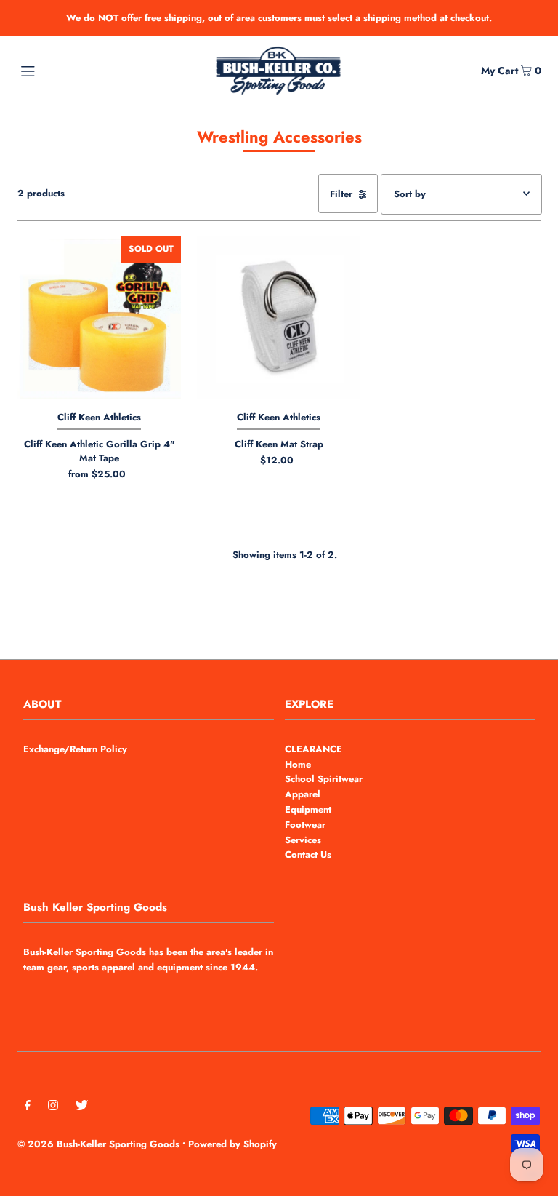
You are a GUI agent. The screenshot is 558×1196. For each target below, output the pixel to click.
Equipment (308, 809)
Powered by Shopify (232, 1144)
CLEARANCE (313, 749)
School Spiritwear (324, 779)
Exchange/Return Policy (75, 749)
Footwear (305, 825)
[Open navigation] (55, 69)
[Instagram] (53, 1107)
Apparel (302, 794)
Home (298, 764)
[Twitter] (82, 1107)
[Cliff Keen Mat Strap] (278, 317)
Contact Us (308, 854)
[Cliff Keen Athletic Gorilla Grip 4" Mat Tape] (99, 317)
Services (303, 840)
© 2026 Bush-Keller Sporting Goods (98, 1144)
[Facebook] (28, 1107)
